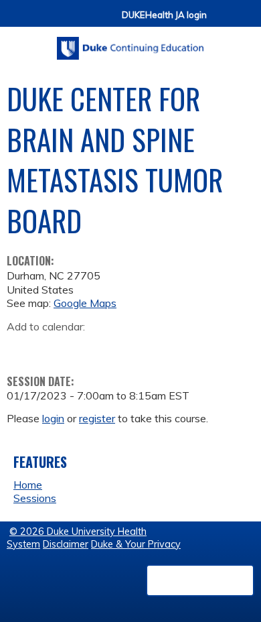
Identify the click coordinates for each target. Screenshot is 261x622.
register (97, 418)
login (53, 418)
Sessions (34, 498)
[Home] (130, 43)
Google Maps (85, 303)
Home (27, 484)
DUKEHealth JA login (164, 15)
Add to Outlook (112, 347)
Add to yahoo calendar (50, 347)
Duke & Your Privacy (136, 544)
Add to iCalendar (80, 347)
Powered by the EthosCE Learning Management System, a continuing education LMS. (200, 580)
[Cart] (222, 21)
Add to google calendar (20, 347)
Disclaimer (65, 544)
